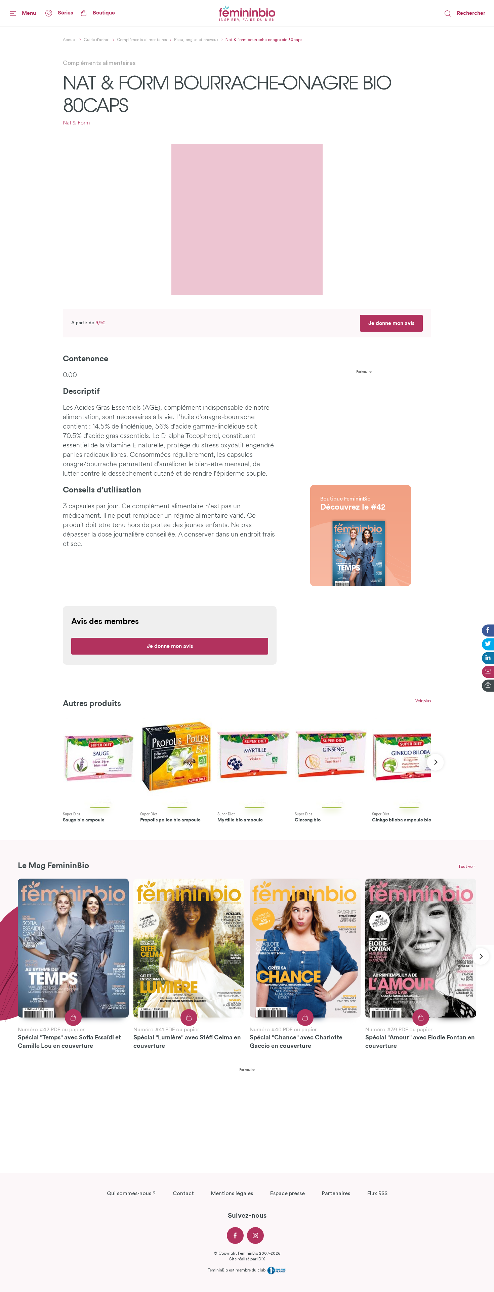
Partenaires (336, 1193)
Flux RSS (377, 1193)
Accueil (70, 40)
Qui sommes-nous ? (131, 1193)
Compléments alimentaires (142, 40)
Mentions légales (232, 1193)
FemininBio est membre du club (237, 1270)
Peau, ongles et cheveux (196, 40)
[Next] (435, 762)
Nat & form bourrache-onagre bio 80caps (263, 40)
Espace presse (287, 1193)
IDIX (261, 1259)
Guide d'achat (97, 40)
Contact (183, 1193)
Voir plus (423, 701)
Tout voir (466, 866)
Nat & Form (76, 123)
